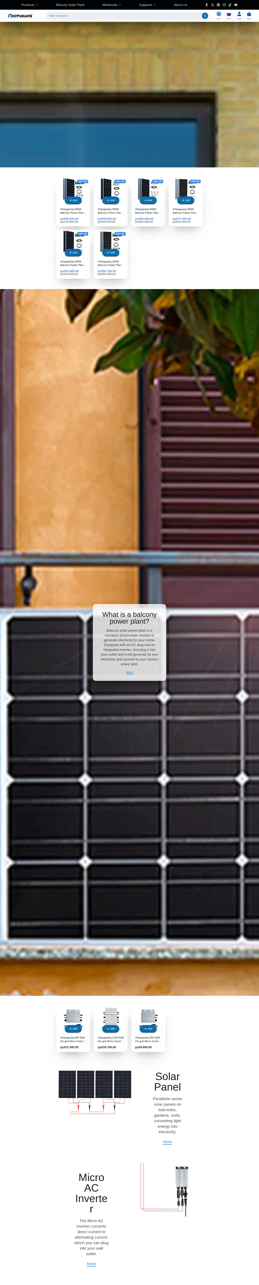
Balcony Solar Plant (70, 5)
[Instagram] (224, 4)
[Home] (20, 16)
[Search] (205, 16)
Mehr (129, 672)
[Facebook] (206, 4)
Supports (145, 5)
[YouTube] (235, 4)
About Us (180, 5)
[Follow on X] (212, 4)
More (167, 1142)
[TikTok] (230, 4)
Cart (249, 16)
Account (239, 16)
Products (28, 5)
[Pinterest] (218, 4)
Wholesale (109, 5)
